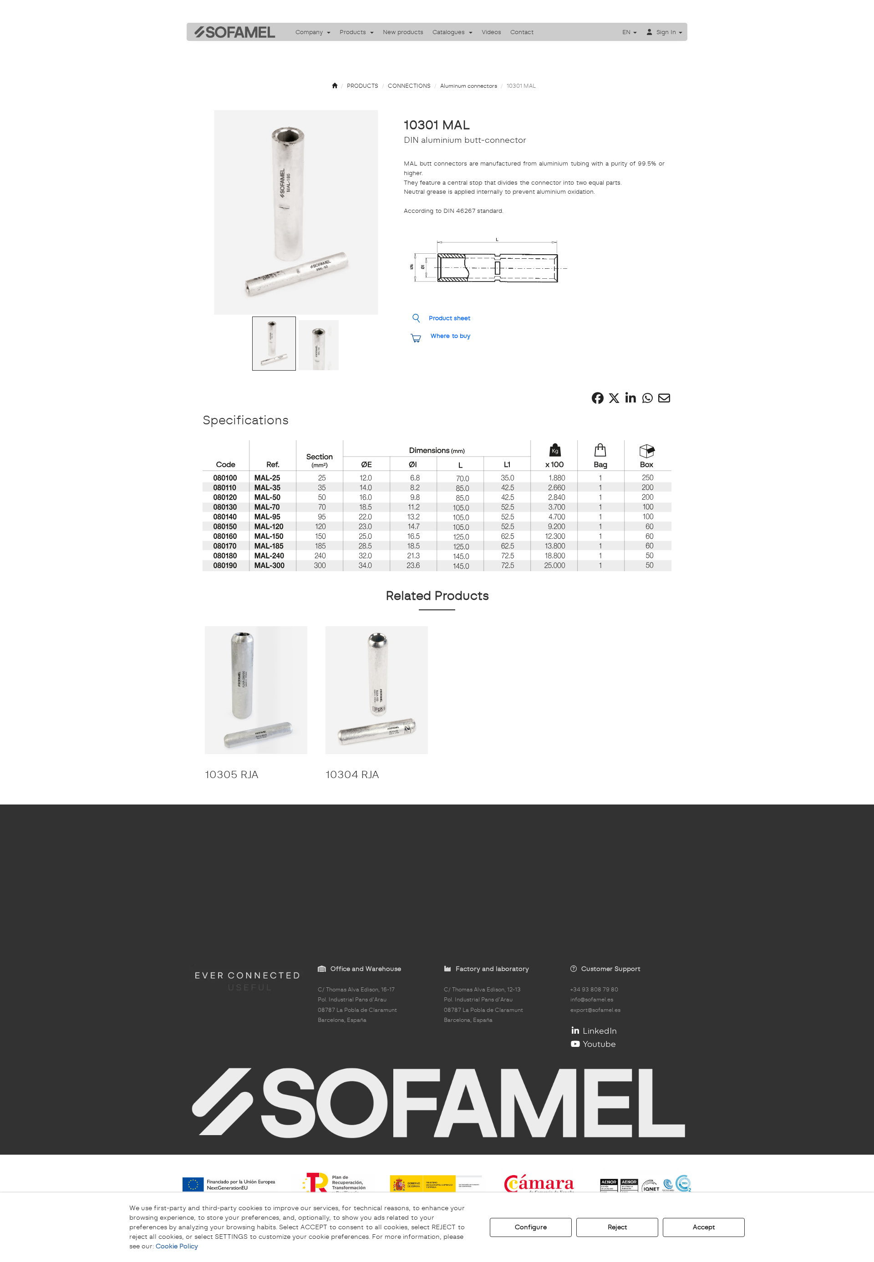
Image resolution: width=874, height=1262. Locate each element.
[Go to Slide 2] (318, 345)
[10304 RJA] (376, 690)
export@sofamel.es (595, 1010)
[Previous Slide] (222, 212)
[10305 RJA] (256, 690)
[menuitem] (313, 32)
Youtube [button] (598, 1044)
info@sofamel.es (591, 999)
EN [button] (627, 31)
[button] (232, 32)
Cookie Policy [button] (177, 1246)
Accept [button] (704, 1227)
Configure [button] (531, 1227)
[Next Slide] (371, 212)
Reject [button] (617, 1227)
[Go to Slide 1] (274, 344)
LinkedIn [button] (598, 1031)
